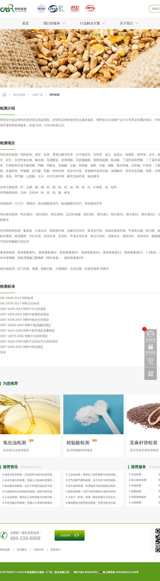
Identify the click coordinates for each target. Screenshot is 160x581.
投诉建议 (22, 549)
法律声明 (39, 549)
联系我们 (56, 549)
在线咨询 (65, 535)
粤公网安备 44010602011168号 (121, 572)
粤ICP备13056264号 (85, 572)
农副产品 (37, 94)
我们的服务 (19, 94)
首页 (25, 23)
